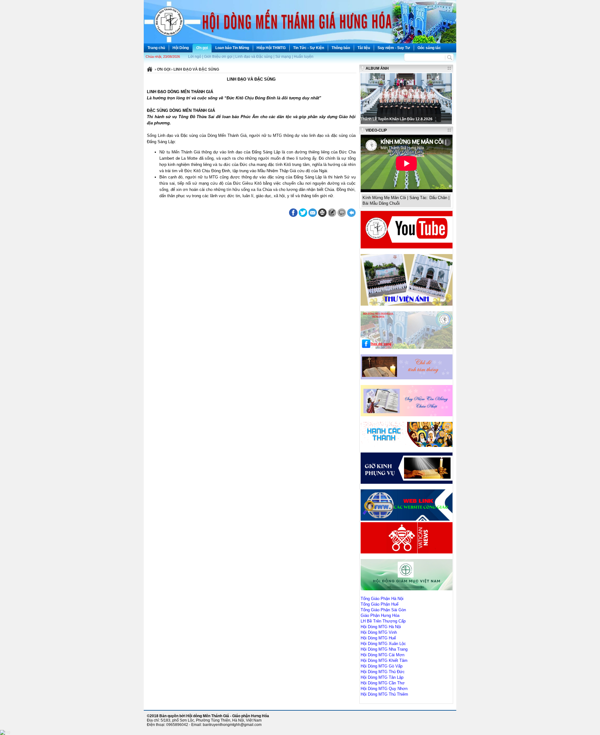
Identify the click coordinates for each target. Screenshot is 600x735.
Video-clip (376, 130)
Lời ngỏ (194, 56)
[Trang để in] (322, 215)
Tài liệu (364, 48)
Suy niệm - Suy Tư (394, 48)
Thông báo (341, 48)
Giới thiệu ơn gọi (218, 56)
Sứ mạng (283, 56)
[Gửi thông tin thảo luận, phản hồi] (332, 212)
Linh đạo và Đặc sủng (253, 56)
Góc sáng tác (429, 48)
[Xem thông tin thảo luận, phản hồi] (342, 212)
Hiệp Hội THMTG (271, 48)
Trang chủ (156, 48)
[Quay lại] (351, 212)
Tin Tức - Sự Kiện (308, 48)
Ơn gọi (202, 48)
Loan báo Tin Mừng (232, 48)
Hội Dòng (180, 48)
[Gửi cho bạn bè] (312, 212)
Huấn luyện (303, 56)
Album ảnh (377, 68)
